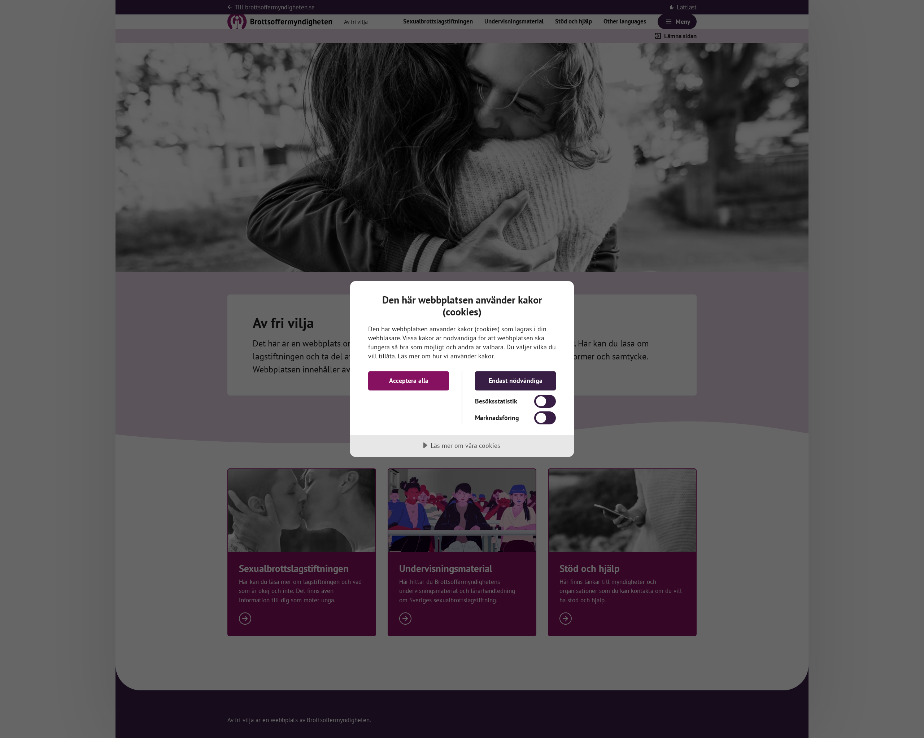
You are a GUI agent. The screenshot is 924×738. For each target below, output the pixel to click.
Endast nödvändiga (515, 380)
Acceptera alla (408, 380)
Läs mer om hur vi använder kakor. (446, 356)
